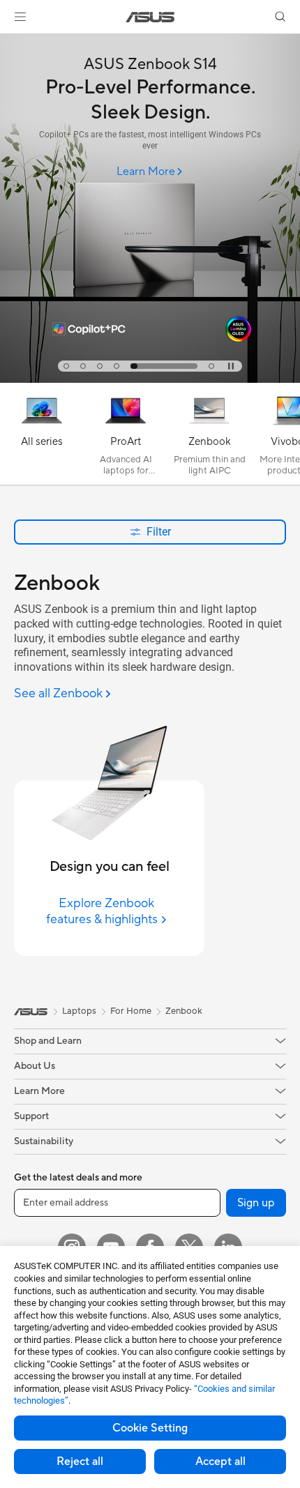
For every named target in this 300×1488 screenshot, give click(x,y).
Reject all (80, 1461)
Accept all (220, 1461)
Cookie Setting (150, 1428)
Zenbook (183, 1011)
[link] (150, 17)
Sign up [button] (256, 1203)
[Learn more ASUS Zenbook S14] (150, 379)
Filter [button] (159, 531)
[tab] (66, 366)
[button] (20, 16)
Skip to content (8, 43)
